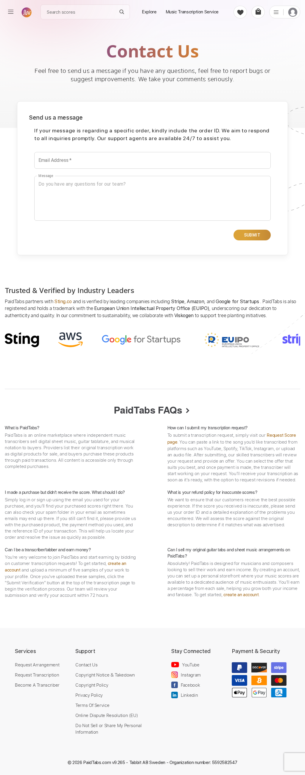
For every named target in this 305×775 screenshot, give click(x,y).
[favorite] (240, 12)
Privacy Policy (89, 695)
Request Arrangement (37, 665)
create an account (241, 594)
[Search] (122, 12)
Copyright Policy (91, 685)
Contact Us (86, 665)
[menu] (11, 12)
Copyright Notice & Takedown (105, 675)
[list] (276, 12)
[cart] (258, 12)
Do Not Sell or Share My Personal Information (108, 728)
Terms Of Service (92, 705)
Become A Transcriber (37, 685)
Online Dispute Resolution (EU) (106, 715)
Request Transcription (37, 675)
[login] (293, 12)
